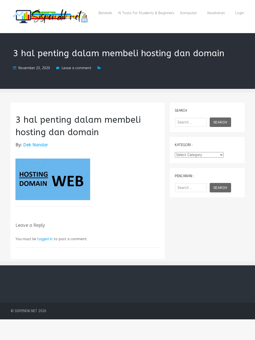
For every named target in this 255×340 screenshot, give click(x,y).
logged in (45, 239)
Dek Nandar (35, 145)
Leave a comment (76, 68)
